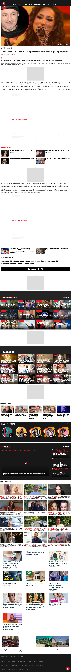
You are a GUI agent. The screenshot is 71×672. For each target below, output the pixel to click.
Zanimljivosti (37, 4)
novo (14, 4)
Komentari (33, 269)
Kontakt (8, 665)
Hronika (55, 4)
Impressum (14, 665)
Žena (44, 4)
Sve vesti (66, 297)
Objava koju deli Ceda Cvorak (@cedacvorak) (36, 241)
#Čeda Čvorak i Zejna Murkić (46, 261)
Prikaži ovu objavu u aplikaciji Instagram (19, 119)
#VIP (32, 264)
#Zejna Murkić (6, 261)
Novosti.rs (10, 297)
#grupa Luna (30, 261)
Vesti (19, 4)
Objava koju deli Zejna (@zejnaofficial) (35, 140)
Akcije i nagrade (28, 665)
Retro (31, 4)
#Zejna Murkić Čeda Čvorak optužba (15, 264)
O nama (3, 665)
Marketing (20, 665)
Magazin (8, 352)
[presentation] (67, 424)
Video (6, 446)
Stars (25, 4)
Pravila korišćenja (38, 665)
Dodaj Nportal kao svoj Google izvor (10, 57)
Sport (49, 4)
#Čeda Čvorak (18, 261)
